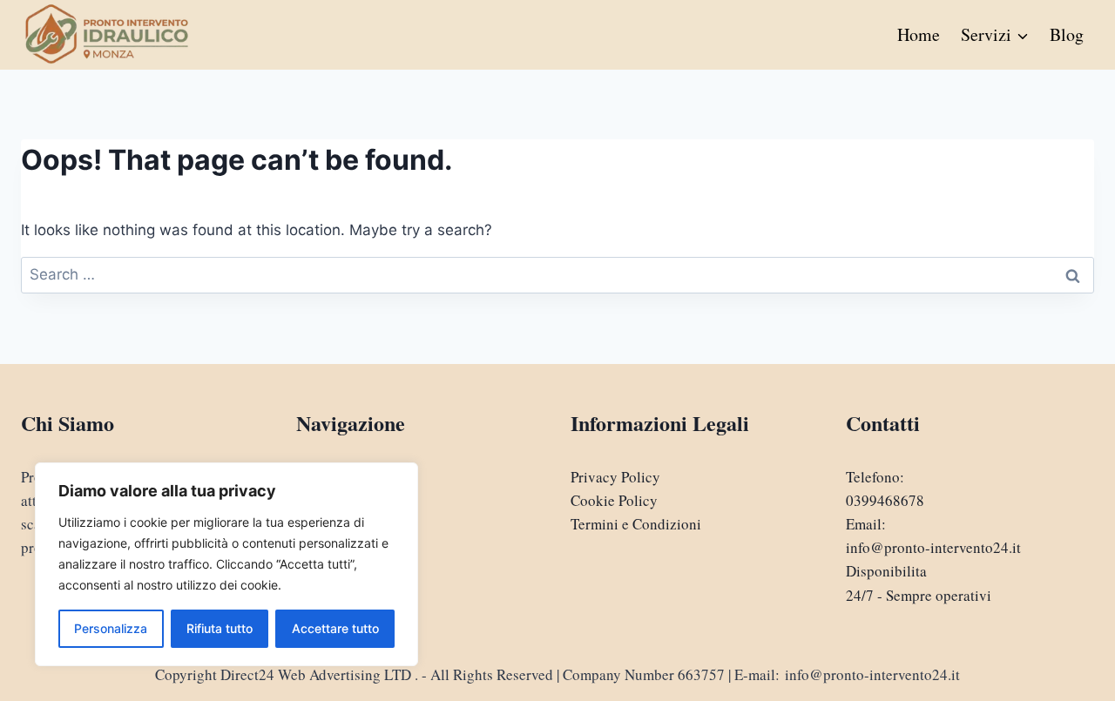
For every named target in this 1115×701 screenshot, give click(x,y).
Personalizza (110, 628)
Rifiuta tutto (219, 628)
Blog (1067, 34)
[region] (226, 564)
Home (918, 34)
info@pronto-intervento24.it (933, 547)
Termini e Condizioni (636, 524)
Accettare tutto (335, 628)
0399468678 (885, 500)
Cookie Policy (614, 500)
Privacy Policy (615, 477)
